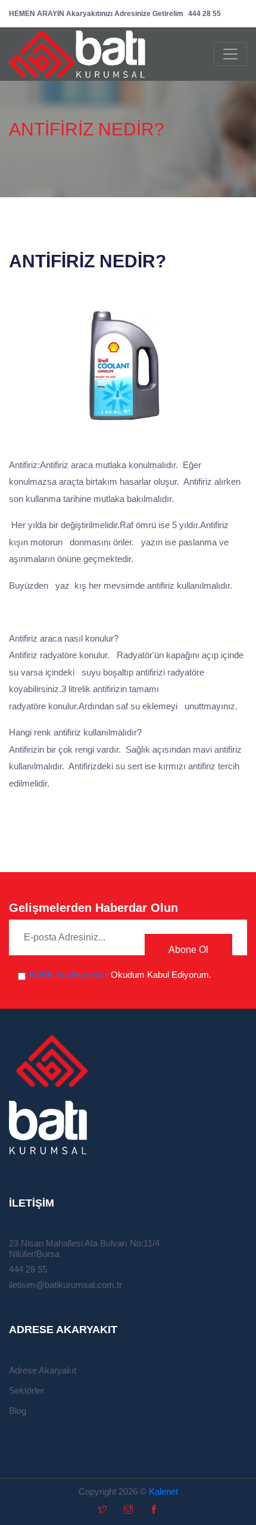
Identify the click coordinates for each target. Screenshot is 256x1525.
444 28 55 (115, 14)
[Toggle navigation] (230, 54)
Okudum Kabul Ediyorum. (120, 975)
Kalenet (163, 1491)
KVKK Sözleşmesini (69, 975)
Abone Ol (188, 950)
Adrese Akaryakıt (42, 1370)
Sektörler (26, 1390)
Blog (17, 1411)
